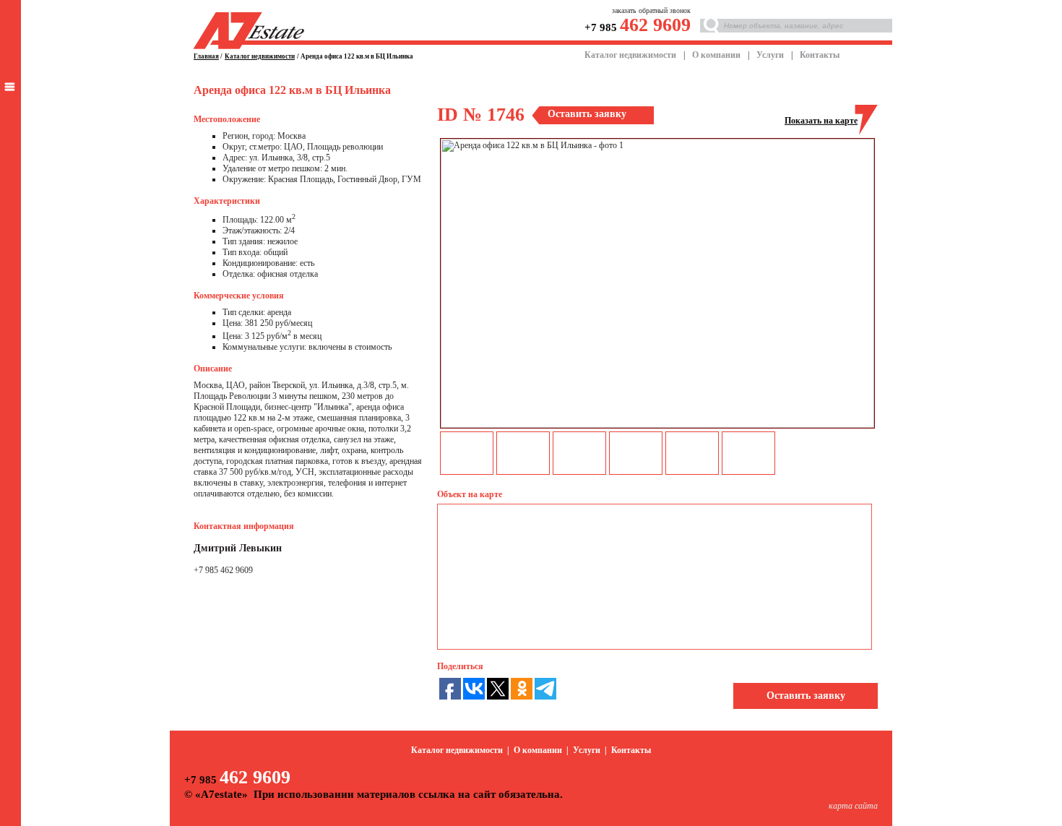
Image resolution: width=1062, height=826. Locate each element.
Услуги (770, 55)
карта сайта (853, 806)
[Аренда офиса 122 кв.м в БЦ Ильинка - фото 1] (657, 425)
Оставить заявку (806, 695)
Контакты (819, 55)
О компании (716, 55)
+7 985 (637, 27)
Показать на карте (821, 121)
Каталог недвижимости (630, 55)
